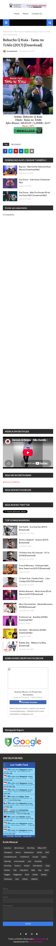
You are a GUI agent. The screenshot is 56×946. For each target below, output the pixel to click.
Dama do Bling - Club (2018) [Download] (18, 785)
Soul (17, 879)
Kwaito (26, 866)
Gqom (43, 857)
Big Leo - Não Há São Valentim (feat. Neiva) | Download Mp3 (35, 168)
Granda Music (12, 51)
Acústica (7, 848)
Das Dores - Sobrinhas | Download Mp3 (34, 181)
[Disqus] (28, 315)
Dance (18, 852)
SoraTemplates (40, 939)
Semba (43, 874)
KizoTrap (7, 866)
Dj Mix (39, 852)
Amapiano (8, 852)
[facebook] (20, 934)
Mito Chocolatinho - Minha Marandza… (17, 832)
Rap (39, 870)
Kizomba (38, 861)
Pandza (7, 870)
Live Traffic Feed (19, 765)
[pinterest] (36, 934)
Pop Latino (24, 870)
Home (16, 13)
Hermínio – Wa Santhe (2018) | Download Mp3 (32, 631)
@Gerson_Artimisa (11, 482)
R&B (33, 870)
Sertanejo (8, 879)
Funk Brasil (24, 857)
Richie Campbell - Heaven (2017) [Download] (33, 541)
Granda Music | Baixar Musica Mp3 (16, 805)
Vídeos (25, 879)
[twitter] (26, 934)
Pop (14, 870)
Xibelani (34, 879)
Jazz (29, 861)
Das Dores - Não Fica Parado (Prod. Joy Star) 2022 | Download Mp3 (34, 193)
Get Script (10, 836)
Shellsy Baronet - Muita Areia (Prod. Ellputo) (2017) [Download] (35, 592)
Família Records (10, 857)
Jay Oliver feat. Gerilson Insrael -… (16, 778)
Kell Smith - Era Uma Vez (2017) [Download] (33, 528)
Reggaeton (17, 874)
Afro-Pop (30, 848)
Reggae (7, 874)
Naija (48, 866)
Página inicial (8, 31)
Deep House (29, 852)
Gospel (35, 857)
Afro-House (19, 31)
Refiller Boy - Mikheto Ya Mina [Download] (32, 644)
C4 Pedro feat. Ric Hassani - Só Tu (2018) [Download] (34, 554)
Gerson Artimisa (36, 942)
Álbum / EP (42, 848)
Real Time (18, 836)
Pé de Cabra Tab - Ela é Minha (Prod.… (18, 771)
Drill (47, 852)
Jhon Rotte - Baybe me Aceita (14, 791)
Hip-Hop (7, 861)
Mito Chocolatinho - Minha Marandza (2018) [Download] (35, 605)
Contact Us (37, 13)
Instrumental (19, 861)
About (25, 13)
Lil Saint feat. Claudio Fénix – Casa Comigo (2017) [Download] (34, 579)
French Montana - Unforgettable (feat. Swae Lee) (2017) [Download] (34, 567)
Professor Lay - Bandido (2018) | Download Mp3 (33, 618)
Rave (47, 870)
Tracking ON (27, 836)
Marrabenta (37, 866)
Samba (35, 874)
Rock (27, 874)
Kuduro (18, 866)
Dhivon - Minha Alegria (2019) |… (15, 825)
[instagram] (32, 934)
